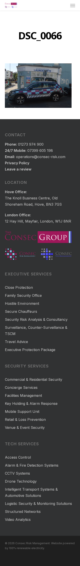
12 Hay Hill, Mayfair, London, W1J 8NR (38, 221)
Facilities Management (23, 395)
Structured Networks (23, 511)
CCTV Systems (17, 473)
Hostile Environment (22, 303)
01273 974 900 (31, 144)
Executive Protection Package (30, 349)
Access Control (18, 457)
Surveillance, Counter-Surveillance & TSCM (36, 330)
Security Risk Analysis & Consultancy (36, 319)
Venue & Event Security (25, 427)
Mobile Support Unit (22, 411)
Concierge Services (21, 387)
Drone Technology (21, 481)
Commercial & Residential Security (33, 379)
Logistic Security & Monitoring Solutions (38, 503)
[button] (72, 5)
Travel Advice (16, 341)
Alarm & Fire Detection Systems (31, 465)
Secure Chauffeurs (21, 311)
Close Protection (19, 287)
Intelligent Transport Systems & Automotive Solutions (31, 492)
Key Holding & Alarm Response (31, 403)
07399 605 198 (40, 150)
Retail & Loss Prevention (25, 419)
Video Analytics (18, 519)
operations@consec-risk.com (40, 157)
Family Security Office (23, 295)
